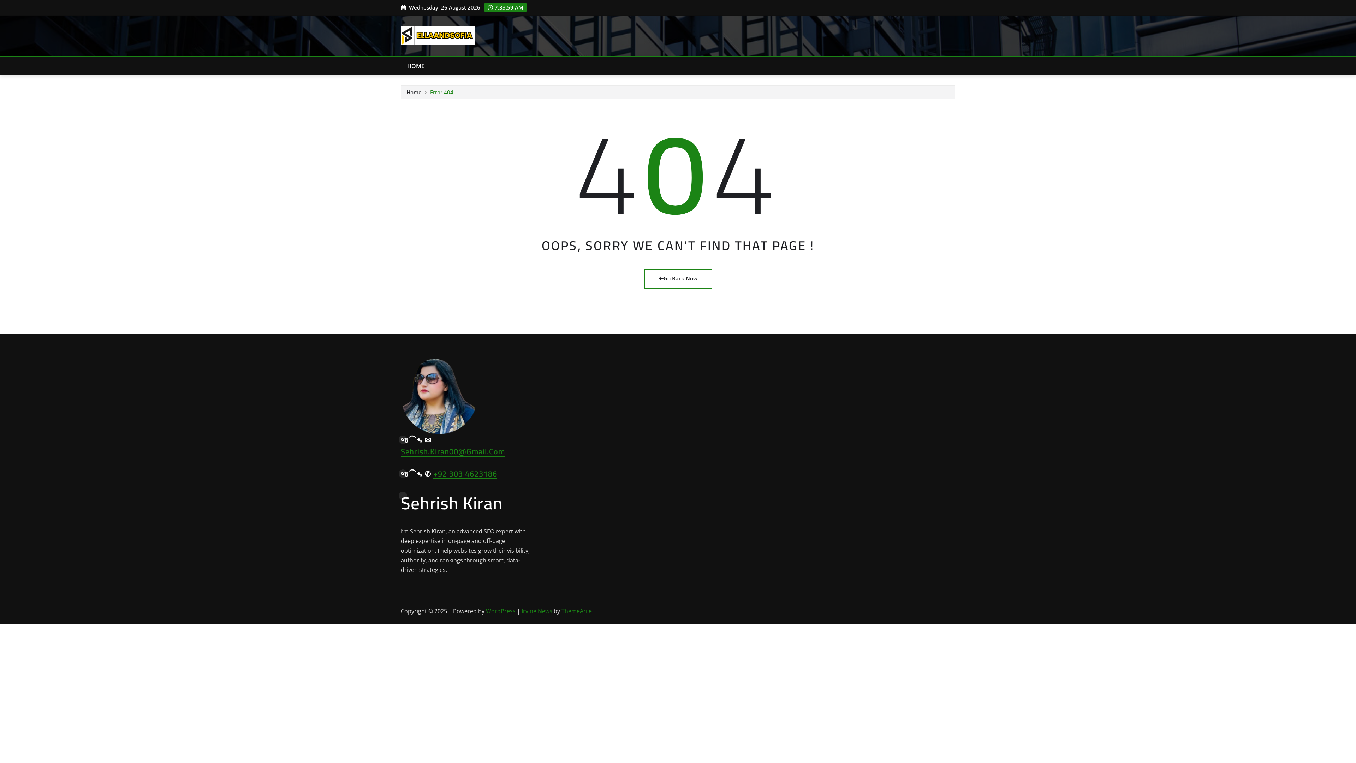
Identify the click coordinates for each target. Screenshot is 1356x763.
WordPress (501, 611)
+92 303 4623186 (465, 473)
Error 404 (441, 92)
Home (416, 66)
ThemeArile (576, 611)
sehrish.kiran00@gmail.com (453, 451)
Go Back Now (680, 278)
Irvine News (537, 611)
